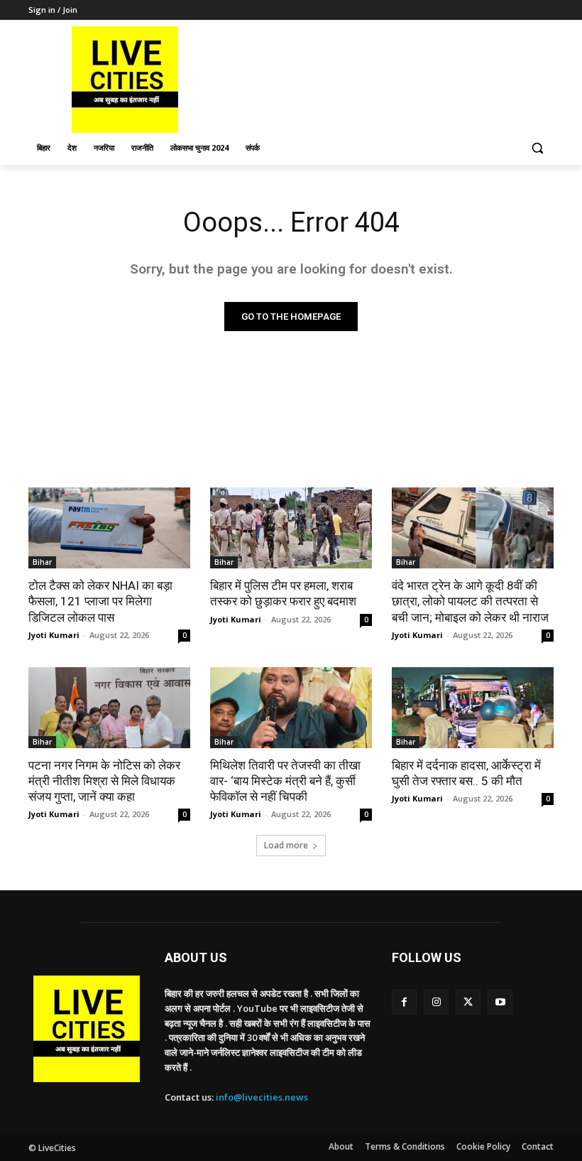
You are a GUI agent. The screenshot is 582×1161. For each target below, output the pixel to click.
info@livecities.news (262, 1097)
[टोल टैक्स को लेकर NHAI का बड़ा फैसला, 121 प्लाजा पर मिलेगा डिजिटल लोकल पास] (109, 527)
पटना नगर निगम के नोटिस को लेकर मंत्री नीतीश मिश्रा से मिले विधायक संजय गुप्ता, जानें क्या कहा (104, 781)
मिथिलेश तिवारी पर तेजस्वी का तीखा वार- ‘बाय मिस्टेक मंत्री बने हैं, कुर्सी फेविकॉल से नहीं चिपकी (285, 781)
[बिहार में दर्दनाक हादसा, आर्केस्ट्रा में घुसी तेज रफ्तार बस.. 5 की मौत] (473, 707)
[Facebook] (404, 1002)
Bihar (42, 562)
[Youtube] (500, 1002)
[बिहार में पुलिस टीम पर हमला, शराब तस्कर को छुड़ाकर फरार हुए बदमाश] (291, 527)
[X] (468, 1002)
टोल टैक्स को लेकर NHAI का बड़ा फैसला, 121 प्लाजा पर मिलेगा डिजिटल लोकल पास (100, 601)
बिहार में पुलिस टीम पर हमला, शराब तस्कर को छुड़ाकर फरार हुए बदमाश (283, 593)
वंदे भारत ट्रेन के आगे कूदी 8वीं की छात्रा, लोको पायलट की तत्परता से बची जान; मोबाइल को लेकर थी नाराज (470, 601)
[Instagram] (436, 1002)
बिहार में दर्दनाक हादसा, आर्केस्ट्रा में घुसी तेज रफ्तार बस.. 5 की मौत (466, 773)
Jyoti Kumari (53, 635)
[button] (537, 148)
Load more (286, 845)
